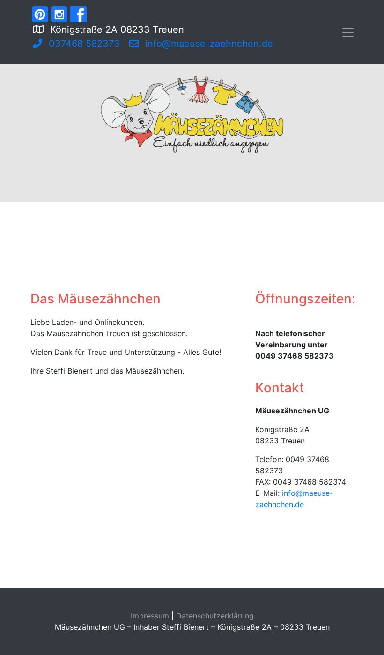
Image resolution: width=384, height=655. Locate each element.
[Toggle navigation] (348, 32)
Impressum (150, 615)
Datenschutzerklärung (215, 615)
